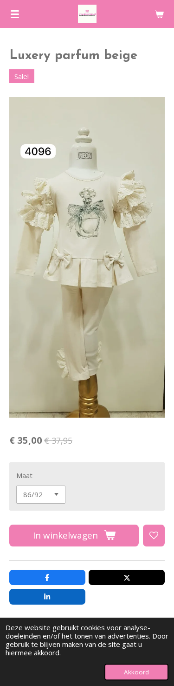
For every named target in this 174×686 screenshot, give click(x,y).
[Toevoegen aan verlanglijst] (154, 535)
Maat (24, 475)
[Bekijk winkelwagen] (159, 14)
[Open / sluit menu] (15, 14)
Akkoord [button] (136, 672)
